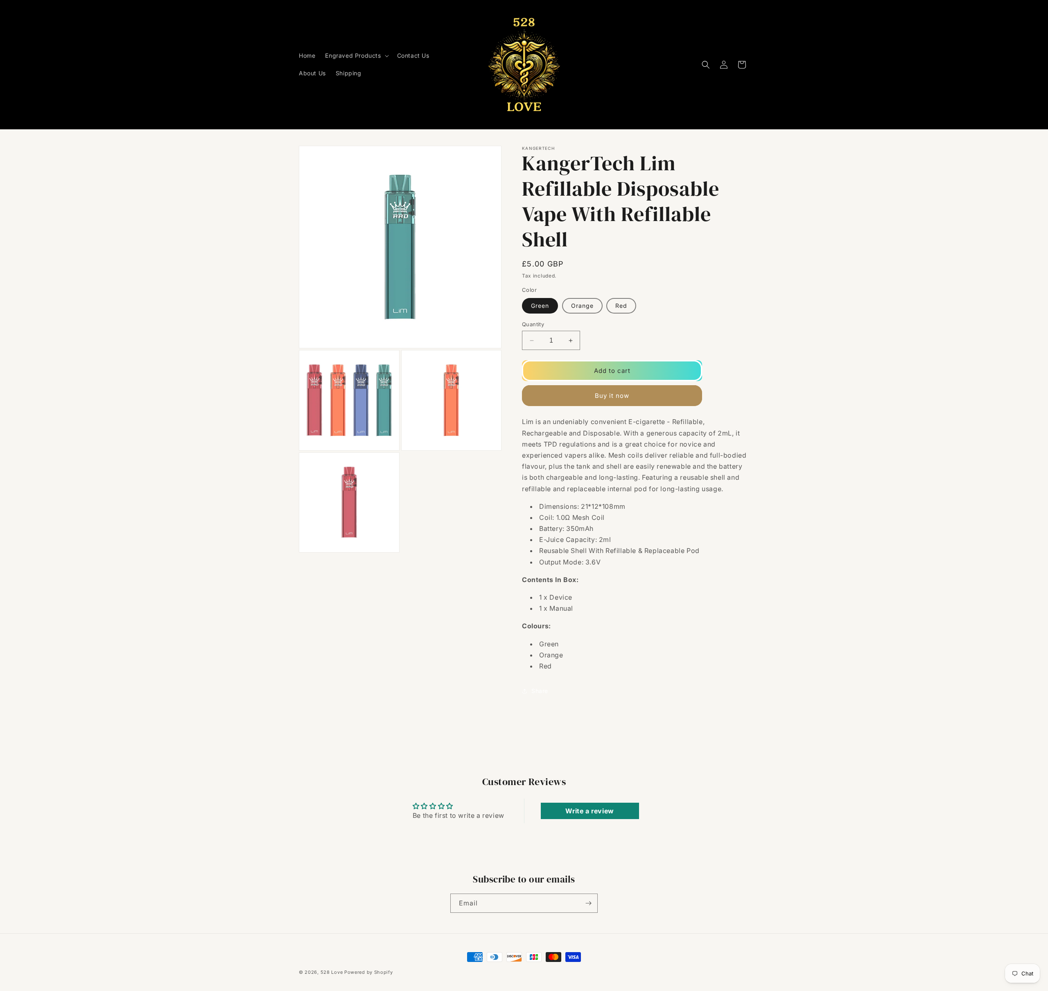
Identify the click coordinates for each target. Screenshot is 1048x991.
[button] (356, 55)
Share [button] (539, 690)
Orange (582, 305)
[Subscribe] (588, 903)
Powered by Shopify (368, 972)
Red (621, 305)
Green (540, 305)
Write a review (589, 811)
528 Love (332, 972)
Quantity (533, 324)
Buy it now (612, 396)
